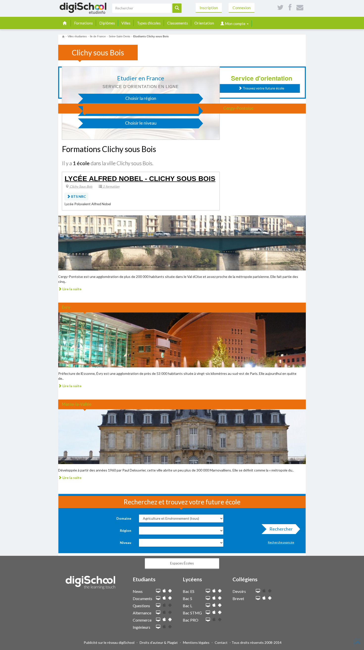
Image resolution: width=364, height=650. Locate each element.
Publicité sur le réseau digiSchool (109, 642)
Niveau (125, 542)
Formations (83, 23)
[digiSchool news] (158, 591)
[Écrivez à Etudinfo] (300, 7)
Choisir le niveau (140, 123)
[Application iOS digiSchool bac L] (214, 605)
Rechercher (281, 529)
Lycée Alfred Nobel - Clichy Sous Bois (140, 178)
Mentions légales (196, 642)
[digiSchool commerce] (158, 620)
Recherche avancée (281, 542)
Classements (177, 23)
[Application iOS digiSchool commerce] (164, 619)
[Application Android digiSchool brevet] (270, 598)
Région (125, 530)
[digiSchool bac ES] (208, 591)
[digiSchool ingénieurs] (158, 627)
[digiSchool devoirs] (258, 591)
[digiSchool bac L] (208, 605)
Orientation (204, 23)
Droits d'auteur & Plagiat (159, 642)
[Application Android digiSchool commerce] (170, 619)
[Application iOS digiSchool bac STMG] (214, 612)
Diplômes (107, 23)
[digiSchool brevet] (258, 598)
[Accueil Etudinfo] (63, 36)
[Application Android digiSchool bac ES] (220, 591)
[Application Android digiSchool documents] (170, 598)
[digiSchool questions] (158, 605)
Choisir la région (140, 98)
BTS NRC (78, 196)
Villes (125, 23)
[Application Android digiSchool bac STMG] (220, 612)
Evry (66, 307)
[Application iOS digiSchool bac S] (214, 598)
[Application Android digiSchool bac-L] (220, 605)
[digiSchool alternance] (158, 612)
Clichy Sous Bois (80, 186)
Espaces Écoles (182, 563)
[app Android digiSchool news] (170, 591)
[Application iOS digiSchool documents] (164, 598)
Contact (221, 642)
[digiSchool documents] (158, 598)
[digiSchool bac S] (208, 598)
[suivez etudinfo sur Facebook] (290, 7)
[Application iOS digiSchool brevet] (264, 598)
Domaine (123, 518)
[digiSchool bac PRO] (208, 620)
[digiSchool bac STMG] (208, 612)
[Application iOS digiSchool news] (164, 591)
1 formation (110, 186)
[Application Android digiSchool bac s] (220, 598)
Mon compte (235, 23)
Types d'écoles (149, 23)
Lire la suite (71, 289)
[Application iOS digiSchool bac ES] (214, 591)
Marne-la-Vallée (76, 404)
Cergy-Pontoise (238, 108)
